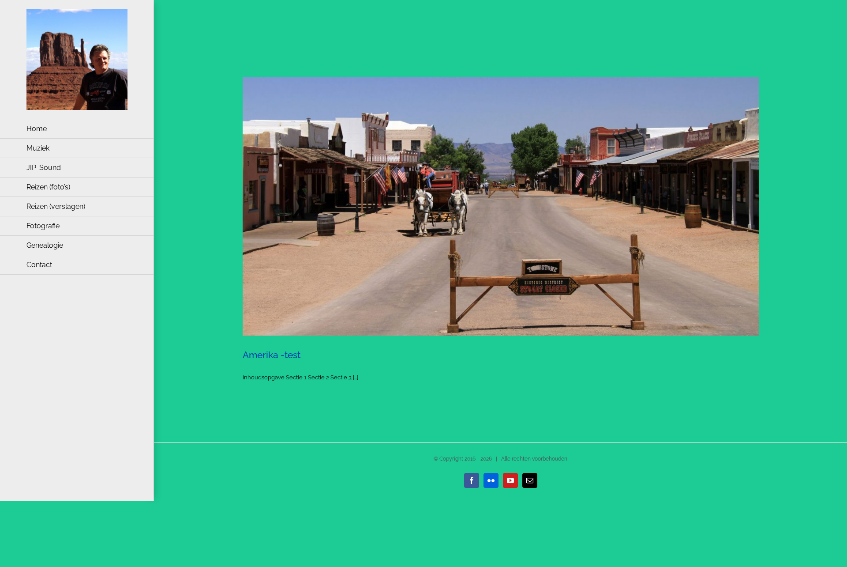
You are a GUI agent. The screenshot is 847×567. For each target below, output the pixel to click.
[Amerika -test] (501, 206)
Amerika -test (271, 354)
